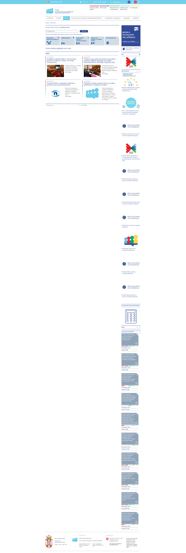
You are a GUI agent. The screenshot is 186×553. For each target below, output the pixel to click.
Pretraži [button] (84, 31)
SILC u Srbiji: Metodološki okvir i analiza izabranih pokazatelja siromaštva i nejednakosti (130, 112)
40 (84, 105)
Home (47, 23)
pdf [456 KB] (125, 508)
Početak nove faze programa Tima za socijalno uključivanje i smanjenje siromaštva (99, 84)
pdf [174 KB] (125, 449)
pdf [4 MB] (125, 429)
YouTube (135, 2)
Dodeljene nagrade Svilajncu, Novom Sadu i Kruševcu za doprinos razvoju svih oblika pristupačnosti (62, 60)
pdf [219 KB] (125, 469)
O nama (59, 18)
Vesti (66, 18)
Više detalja (68, 72)
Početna (50, 18)
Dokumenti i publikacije (113, 18)
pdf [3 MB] (125, 350)
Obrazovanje (103, 7)
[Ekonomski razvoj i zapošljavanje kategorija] (82, 40)
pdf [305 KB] (125, 389)
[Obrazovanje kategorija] (67, 40)
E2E (122, 54)
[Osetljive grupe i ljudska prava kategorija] (97, 40)
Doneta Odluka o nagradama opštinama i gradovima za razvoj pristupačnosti (61, 84)
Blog (123, 327)
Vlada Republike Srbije (56, 2)
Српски (99, 2)
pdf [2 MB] (125, 370)
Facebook (129, 2)
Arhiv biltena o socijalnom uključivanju (132, 48)
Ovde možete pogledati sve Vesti (58, 48)
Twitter (132, 2)
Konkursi (127, 18)
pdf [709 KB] (125, 409)
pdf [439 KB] (125, 489)
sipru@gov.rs (99, 543)
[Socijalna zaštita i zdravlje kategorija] (53, 40)
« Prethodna (50, 105)
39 (82, 105)
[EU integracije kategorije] (112, 40)
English (104, 2)
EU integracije (134, 7)
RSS (138, 2)
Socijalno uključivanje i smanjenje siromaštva (87, 18)
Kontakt (136, 18)
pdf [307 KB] (125, 528)
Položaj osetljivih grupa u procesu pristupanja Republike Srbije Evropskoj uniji (131, 89)
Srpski (94, 2)
